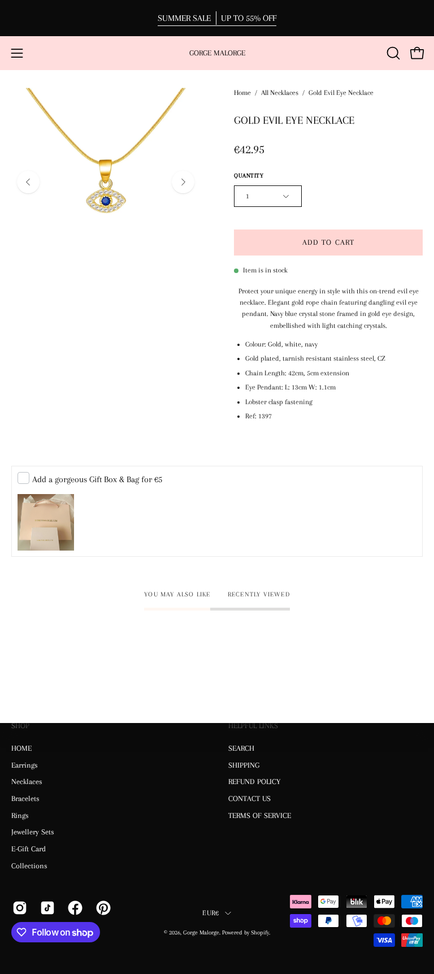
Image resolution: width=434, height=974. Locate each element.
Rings (20, 815)
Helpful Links (253, 725)
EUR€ (210, 913)
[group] (217, 18)
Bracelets (25, 798)
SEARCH (241, 748)
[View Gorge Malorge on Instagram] (17, 907)
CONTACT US (249, 798)
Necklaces (26, 781)
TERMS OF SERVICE (259, 815)
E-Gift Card (28, 849)
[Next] (183, 182)
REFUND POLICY (254, 781)
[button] (392, 53)
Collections (29, 865)
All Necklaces (279, 93)
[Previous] (28, 182)
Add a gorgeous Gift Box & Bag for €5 (97, 479)
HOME (21, 748)
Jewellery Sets (32, 832)
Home (242, 93)
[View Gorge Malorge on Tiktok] (45, 907)
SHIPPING (243, 764)
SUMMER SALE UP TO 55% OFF (217, 18)
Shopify (260, 932)
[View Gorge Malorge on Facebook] (73, 907)
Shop (20, 725)
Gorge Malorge (217, 53)
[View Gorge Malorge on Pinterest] (101, 907)
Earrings (24, 764)
